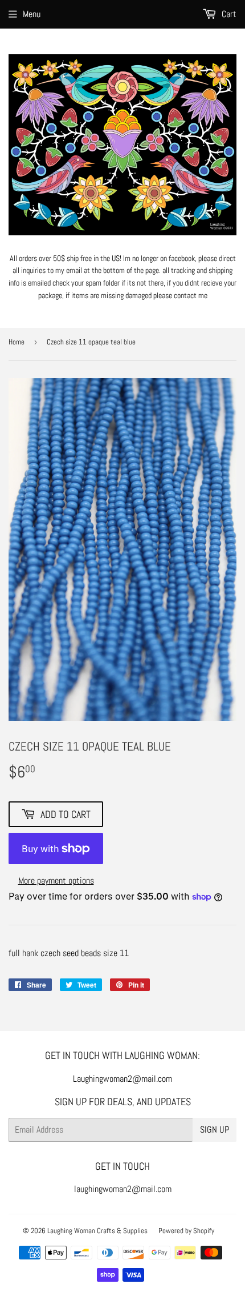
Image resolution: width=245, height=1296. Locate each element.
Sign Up (214, 1129)
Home (16, 342)
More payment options (56, 880)
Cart (227, 14)
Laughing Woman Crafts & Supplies (97, 1230)
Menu (31, 14)
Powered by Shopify (186, 1230)
